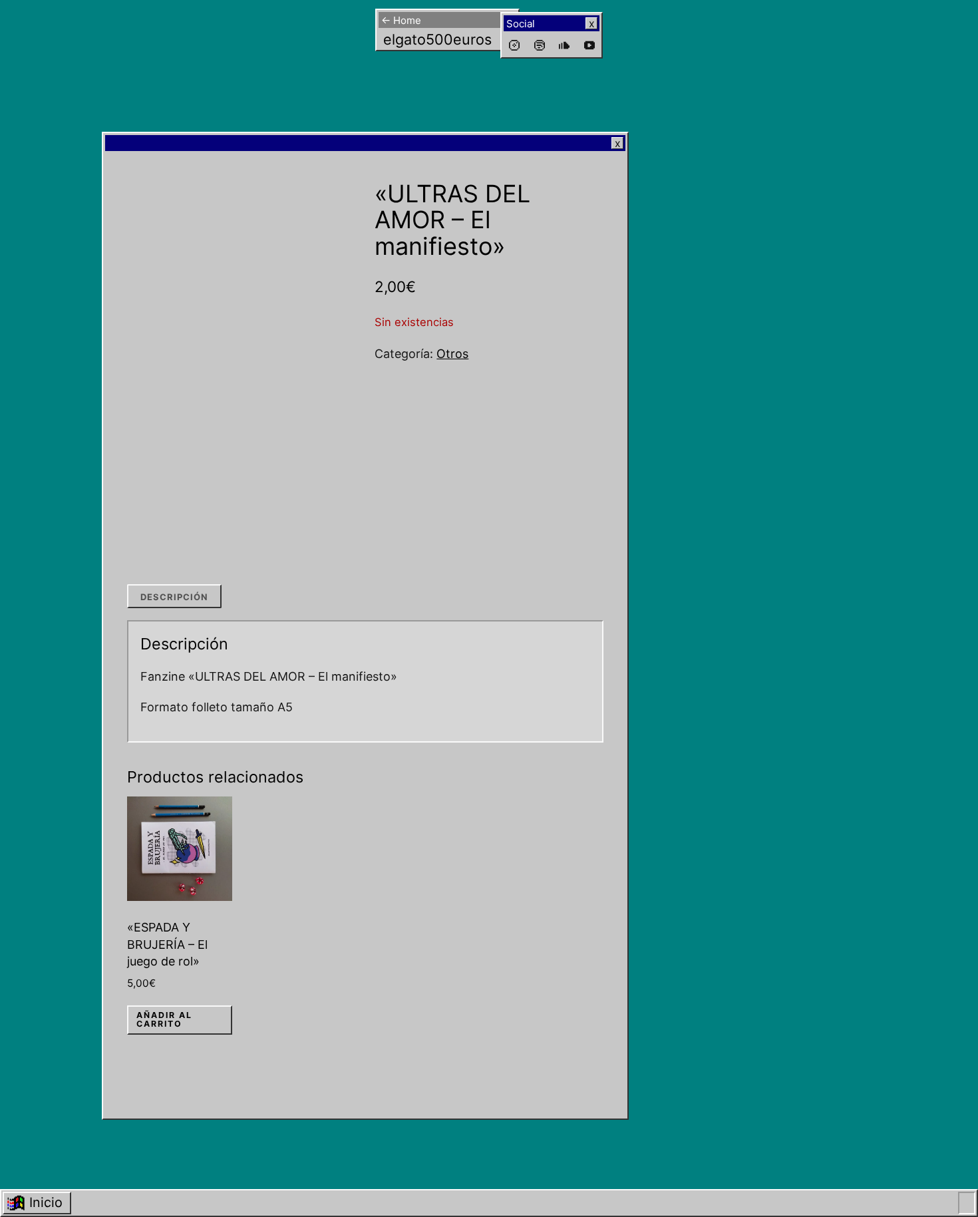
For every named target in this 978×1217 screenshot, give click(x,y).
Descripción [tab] (174, 597)
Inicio (46, 1202)
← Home (401, 20)
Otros (452, 354)
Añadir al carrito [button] (164, 1019)
